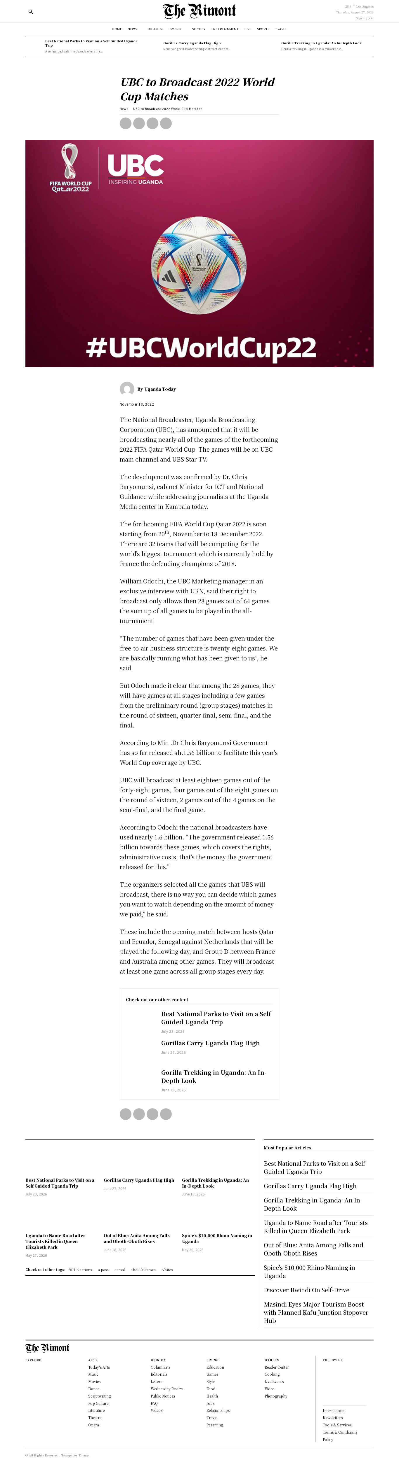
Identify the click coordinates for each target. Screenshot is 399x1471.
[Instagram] (324, 1379)
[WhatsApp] (166, 123)
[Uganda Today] (128, 389)
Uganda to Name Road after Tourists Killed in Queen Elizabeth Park (55, 1241)
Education (215, 1367)
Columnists (160, 1367)
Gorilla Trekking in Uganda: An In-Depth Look (321, 43)
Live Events (274, 1381)
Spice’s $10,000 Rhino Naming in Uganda (309, 1271)
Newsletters (333, 1417)
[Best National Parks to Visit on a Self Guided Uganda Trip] (33, 46)
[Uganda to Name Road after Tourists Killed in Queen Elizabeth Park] (61, 1215)
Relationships (218, 1410)
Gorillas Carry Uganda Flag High (192, 43)
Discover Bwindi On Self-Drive (306, 1290)
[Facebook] (125, 123)
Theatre (94, 1417)
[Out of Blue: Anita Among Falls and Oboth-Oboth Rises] (140, 1215)
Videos (156, 1410)
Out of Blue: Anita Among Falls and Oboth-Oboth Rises (137, 1238)
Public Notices (163, 1395)
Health (212, 1395)
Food (211, 1388)
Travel (212, 1417)
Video (270, 1388)
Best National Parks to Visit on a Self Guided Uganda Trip (91, 43)
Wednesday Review (167, 1388)
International (334, 1410)
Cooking (272, 1374)
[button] (30, 11)
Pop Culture (98, 1403)
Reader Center (277, 1367)
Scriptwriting (99, 1395)
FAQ (154, 1403)
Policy (328, 1439)
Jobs (210, 1403)
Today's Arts (99, 1367)
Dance (93, 1388)
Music (93, 1374)
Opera (93, 1424)
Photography (276, 1395)
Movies (94, 1381)
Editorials (159, 1374)
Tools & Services (337, 1424)
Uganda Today (160, 389)
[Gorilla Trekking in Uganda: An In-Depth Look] (269, 46)
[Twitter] (139, 123)
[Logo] (199, 11)
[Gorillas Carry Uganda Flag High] (151, 46)
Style (211, 1381)
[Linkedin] (324, 1388)
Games (212, 1374)
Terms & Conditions (340, 1432)
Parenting (215, 1424)
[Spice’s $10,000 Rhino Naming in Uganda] (218, 1215)
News (124, 108)
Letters (156, 1381)
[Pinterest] (152, 123)
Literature (96, 1410)
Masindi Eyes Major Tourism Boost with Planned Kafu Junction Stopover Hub (316, 1312)
